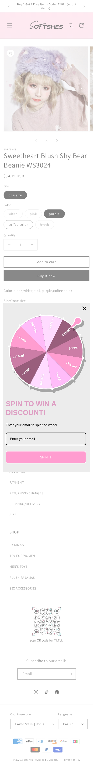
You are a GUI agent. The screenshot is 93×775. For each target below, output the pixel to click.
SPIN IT (46, 457)
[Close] (84, 308)
